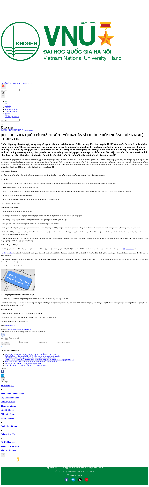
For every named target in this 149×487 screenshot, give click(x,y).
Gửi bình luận (6, 344)
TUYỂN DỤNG (14, 130)
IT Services (24, 83)
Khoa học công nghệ (11, 109)
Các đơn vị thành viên (12, 117)
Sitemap (30, 83)
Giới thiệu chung (8, 414)
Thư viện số (5, 83)
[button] (74, 372)
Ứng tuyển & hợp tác (10, 398)
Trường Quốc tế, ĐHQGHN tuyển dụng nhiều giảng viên (23, 363)
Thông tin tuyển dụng (10, 446)
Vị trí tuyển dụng (27, 130)
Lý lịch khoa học (7, 253)
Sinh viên (8, 113)
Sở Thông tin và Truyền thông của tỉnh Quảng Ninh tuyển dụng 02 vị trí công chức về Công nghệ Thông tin (39, 360)
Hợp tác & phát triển (11, 111)
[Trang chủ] (61, 81)
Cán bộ (7, 115)
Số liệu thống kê (7, 418)
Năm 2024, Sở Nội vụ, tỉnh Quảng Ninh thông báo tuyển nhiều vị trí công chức (30, 358)
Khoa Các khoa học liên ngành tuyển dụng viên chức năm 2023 (25, 365)
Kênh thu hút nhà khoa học (12, 393)
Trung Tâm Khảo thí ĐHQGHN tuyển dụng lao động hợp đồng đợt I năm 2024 (30, 354)
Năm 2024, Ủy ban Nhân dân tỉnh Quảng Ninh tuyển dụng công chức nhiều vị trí (31, 361)
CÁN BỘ (4, 130)
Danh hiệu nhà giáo (9, 426)
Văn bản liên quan (8, 450)
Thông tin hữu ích (8, 406)
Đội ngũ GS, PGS (8, 434)
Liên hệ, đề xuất (7, 410)
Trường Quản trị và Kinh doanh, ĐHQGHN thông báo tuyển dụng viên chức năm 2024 (33, 356)
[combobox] (3, 86)
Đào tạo (7, 108)
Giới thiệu (8, 106)
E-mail (19, 83)
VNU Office (13, 83)
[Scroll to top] (3, 455)
